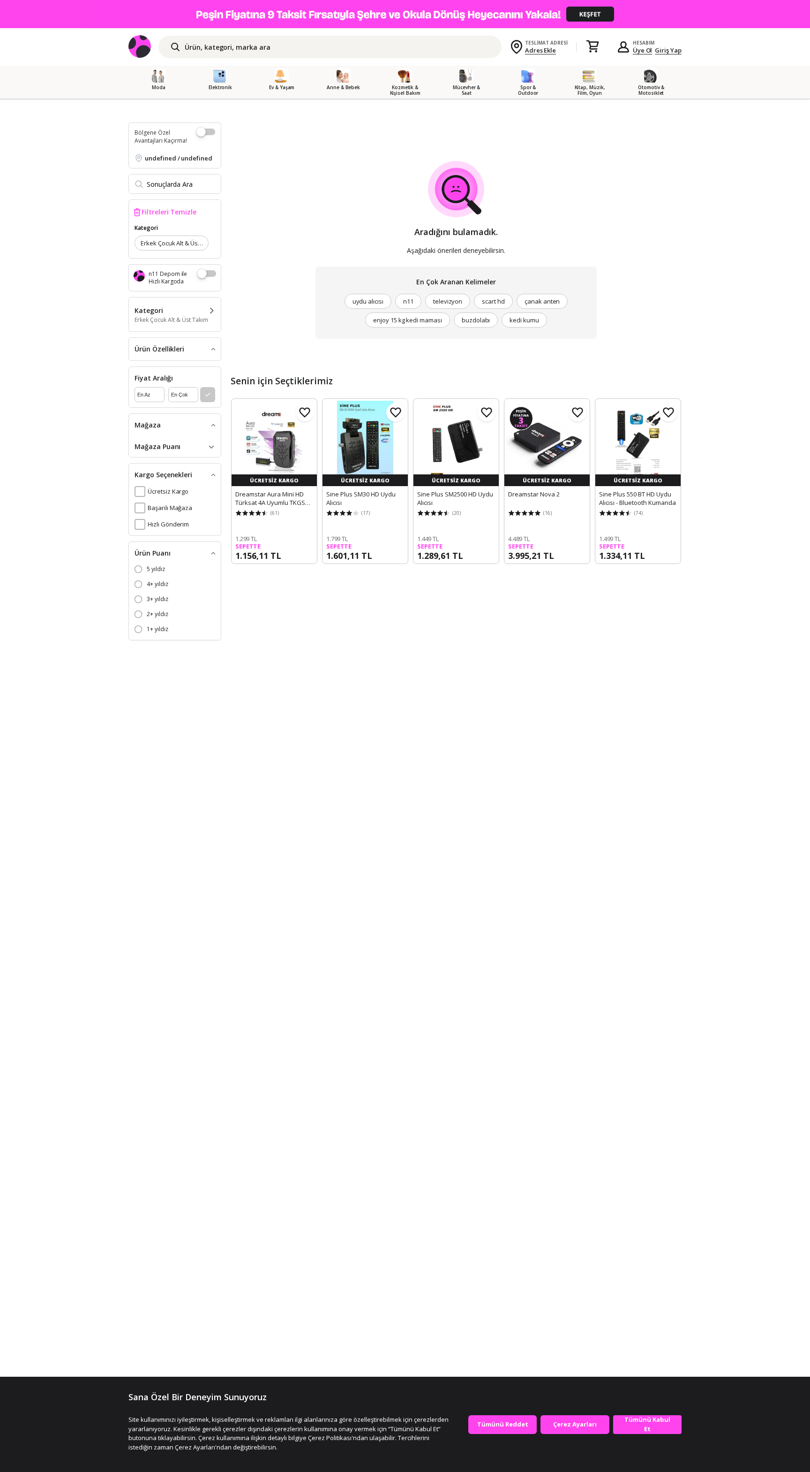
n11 (408, 301)
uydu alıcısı (367, 301)
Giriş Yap (668, 50)
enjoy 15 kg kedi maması (407, 320)
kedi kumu (524, 320)
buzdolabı (476, 320)
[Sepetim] (592, 47)
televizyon (448, 301)
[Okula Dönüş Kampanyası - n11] (405, 14)
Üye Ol (642, 50)
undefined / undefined (178, 158)
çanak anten (542, 301)
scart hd (493, 301)
